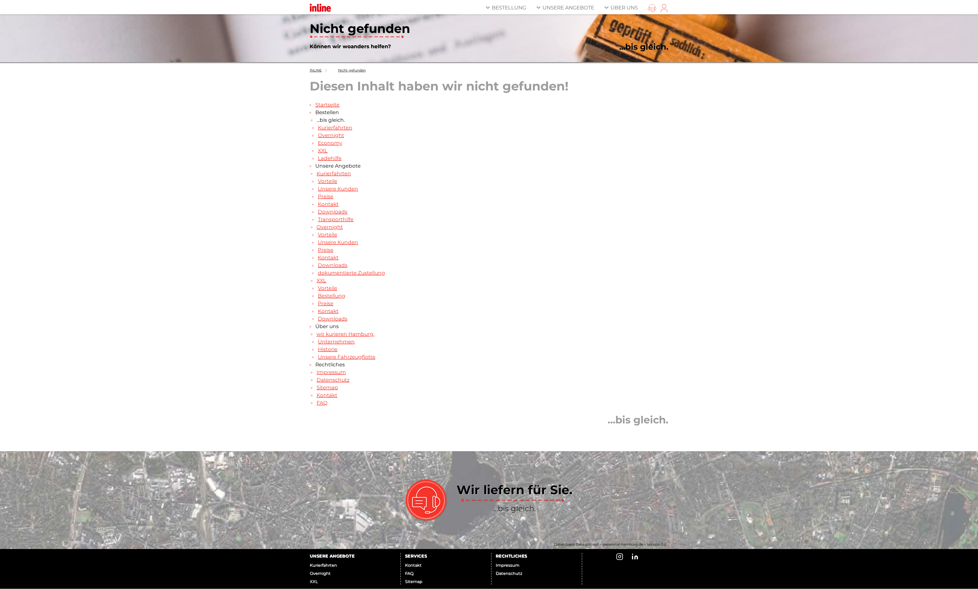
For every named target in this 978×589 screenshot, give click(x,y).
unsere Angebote (568, 8)
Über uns (624, 8)
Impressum (507, 565)
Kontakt (413, 565)
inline (316, 70)
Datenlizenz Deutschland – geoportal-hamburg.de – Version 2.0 (610, 544)
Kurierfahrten (323, 565)
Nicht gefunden (352, 70)
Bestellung (509, 8)
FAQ (409, 573)
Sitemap (413, 581)
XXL (314, 581)
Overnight (320, 573)
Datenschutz (509, 573)
